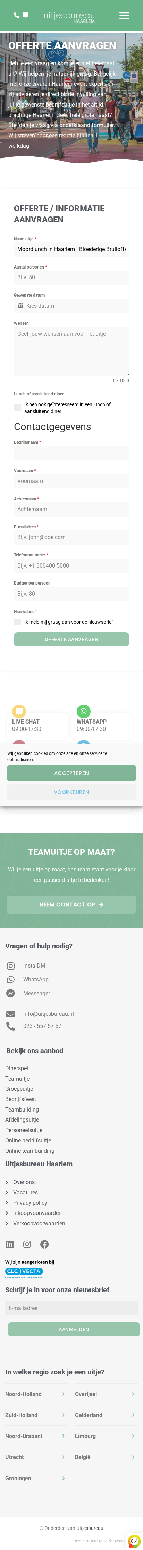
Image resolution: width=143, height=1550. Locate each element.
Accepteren (71, 773)
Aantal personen (30, 267)
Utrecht (14, 1457)
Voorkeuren (72, 792)
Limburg (85, 1436)
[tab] (36, 1394)
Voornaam (25, 470)
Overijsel (86, 1394)
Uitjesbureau (89, 1528)
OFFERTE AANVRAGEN (72, 639)
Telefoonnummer (31, 555)
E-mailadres (26, 527)
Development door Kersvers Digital (105, 1540)
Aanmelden (74, 1329)
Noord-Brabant (23, 1436)
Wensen (21, 323)
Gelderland (88, 1415)
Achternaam (26, 498)
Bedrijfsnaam (27, 442)
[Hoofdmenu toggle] (124, 16)
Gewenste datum (29, 295)
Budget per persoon (32, 583)
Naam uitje (25, 239)
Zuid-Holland (21, 1415)
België (83, 1457)
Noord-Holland (23, 1394)
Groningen (18, 1478)
